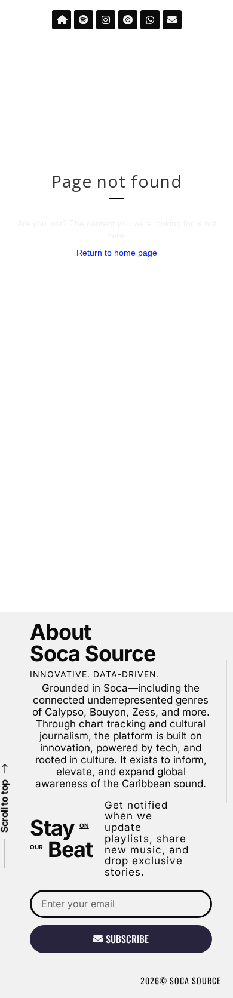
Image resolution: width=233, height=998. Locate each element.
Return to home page (116, 252)
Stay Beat (61, 838)
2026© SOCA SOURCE (180, 980)
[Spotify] (83, 19)
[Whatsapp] (150, 19)
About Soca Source (92, 643)
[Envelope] (172, 19)
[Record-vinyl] (127, 19)
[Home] (61, 19)
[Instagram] (105, 19)
